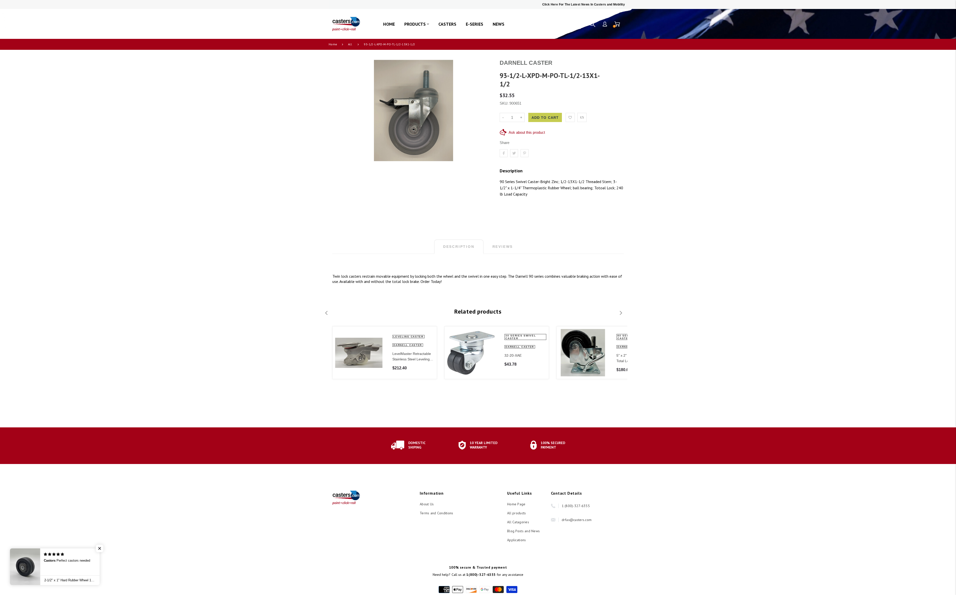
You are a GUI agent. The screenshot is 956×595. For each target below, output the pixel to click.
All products (516, 513)
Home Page (516, 504)
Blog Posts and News (523, 531)
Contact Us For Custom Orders (553, 24)
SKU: (504, 103)
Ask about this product (527, 132)
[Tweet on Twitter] (514, 153)
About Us (427, 504)
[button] (99, 548)
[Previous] (326, 312)
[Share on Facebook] (504, 153)
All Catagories (518, 522)
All (350, 44)
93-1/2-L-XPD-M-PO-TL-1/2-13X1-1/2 (389, 44)
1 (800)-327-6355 (576, 506)
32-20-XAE (513, 355)
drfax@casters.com (577, 520)
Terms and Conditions (436, 513)
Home (333, 44)
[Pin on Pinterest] (525, 153)
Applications (516, 540)
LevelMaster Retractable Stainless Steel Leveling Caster (411, 357)
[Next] (620, 312)
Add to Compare (582, 117)
